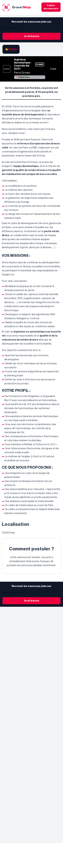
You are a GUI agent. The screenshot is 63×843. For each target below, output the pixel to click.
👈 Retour (11, 49)
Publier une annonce (51, 7)
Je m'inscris (31, 36)
